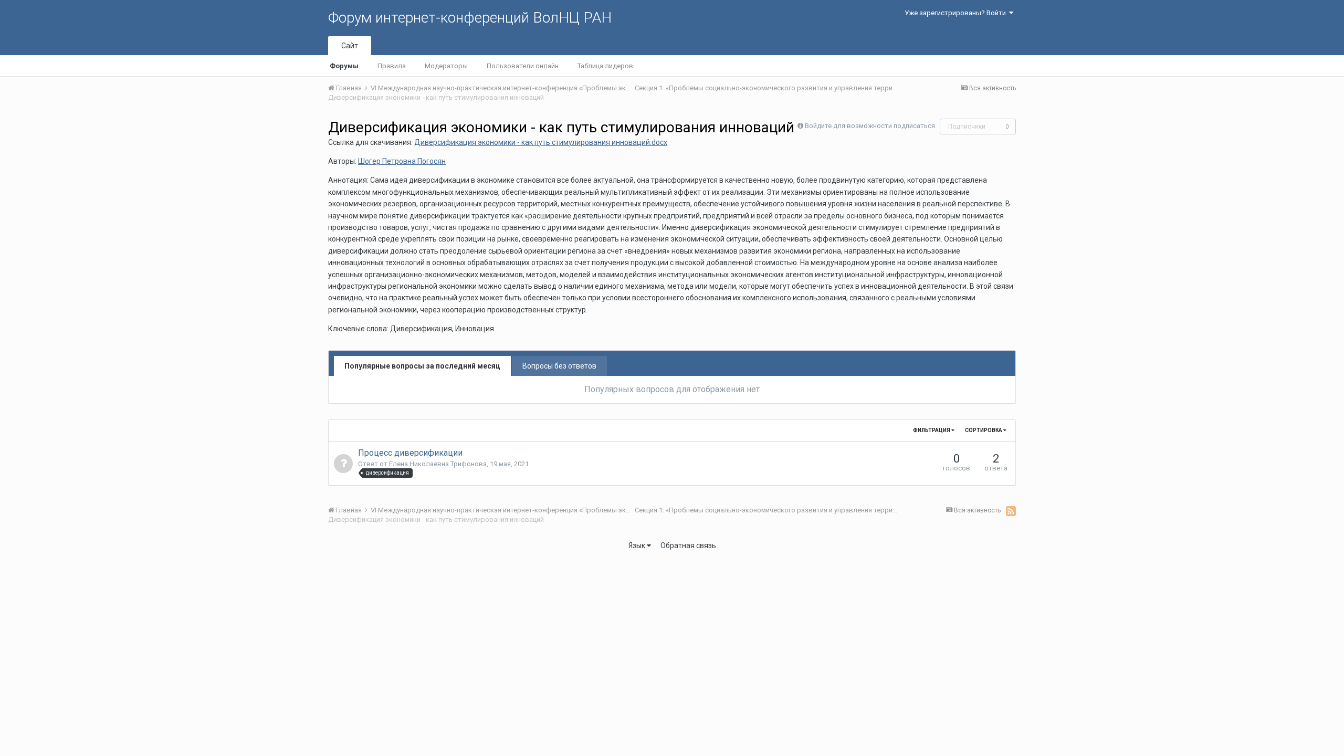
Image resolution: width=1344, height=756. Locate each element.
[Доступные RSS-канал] (1011, 511)
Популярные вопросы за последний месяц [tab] (422, 366)
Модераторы (446, 66)
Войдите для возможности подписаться (870, 126)
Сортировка (984, 430)
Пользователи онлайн (523, 66)
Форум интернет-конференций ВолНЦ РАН (470, 17)
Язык (637, 545)
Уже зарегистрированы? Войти (957, 13)
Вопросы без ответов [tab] (559, 366)
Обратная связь (688, 545)
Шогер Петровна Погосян (402, 161)
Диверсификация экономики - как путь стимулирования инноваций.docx (540, 142)
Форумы (344, 66)
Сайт (349, 45)
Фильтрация (932, 430)
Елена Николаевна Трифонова (438, 464)
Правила (391, 66)
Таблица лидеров (605, 66)
